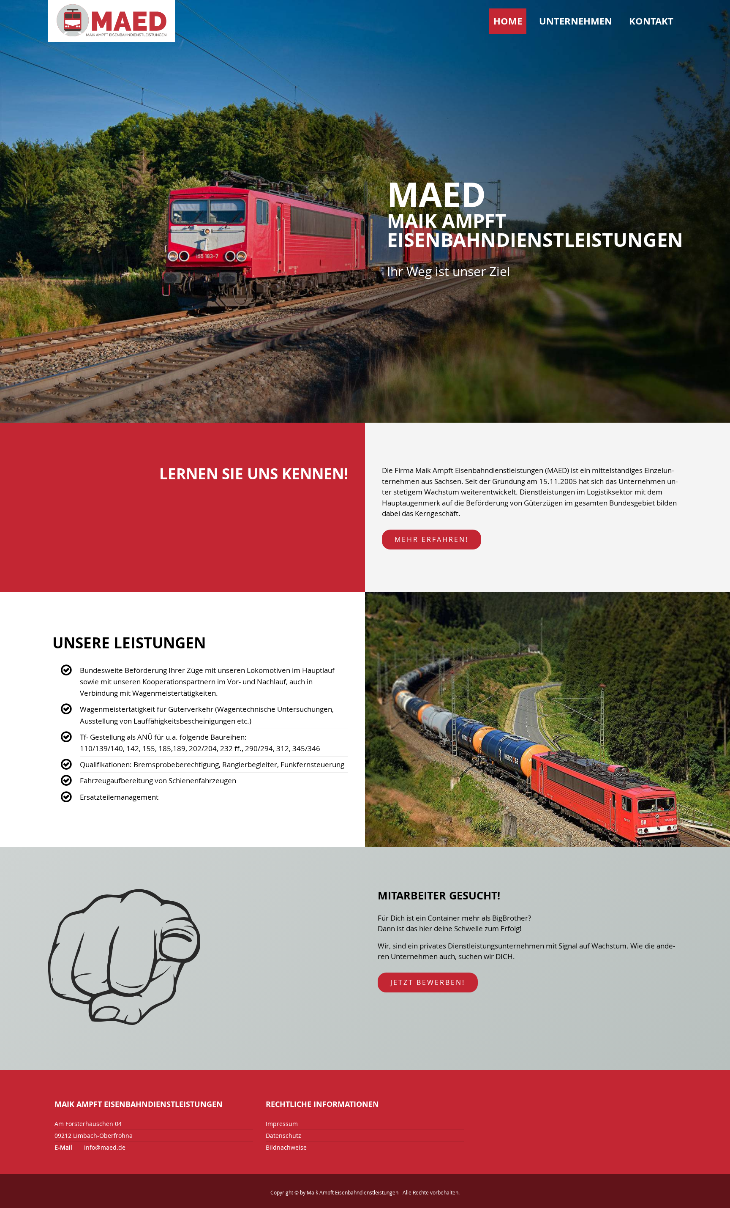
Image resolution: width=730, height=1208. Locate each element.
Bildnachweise (286, 1147)
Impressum (282, 1124)
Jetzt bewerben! (427, 982)
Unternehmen (575, 20)
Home (507, 20)
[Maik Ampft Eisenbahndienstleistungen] (111, 22)
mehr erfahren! (432, 539)
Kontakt (651, 20)
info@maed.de (104, 1147)
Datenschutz (283, 1135)
